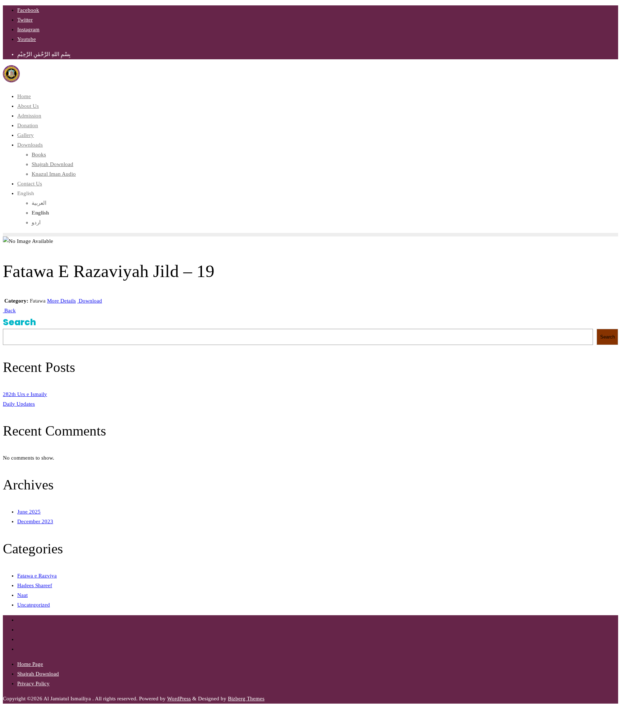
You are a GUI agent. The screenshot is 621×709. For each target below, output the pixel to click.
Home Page (30, 664)
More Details (61, 301)
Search (19, 322)
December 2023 (35, 521)
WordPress (179, 698)
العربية (39, 203)
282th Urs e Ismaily (25, 394)
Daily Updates (19, 404)
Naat (22, 595)
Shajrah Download (38, 674)
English (25, 193)
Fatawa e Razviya (37, 576)
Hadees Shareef (34, 585)
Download (89, 301)
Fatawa (38, 301)
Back (9, 310)
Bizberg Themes (246, 698)
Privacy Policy (33, 683)
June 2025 (29, 512)
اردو (36, 222)
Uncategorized (33, 605)
